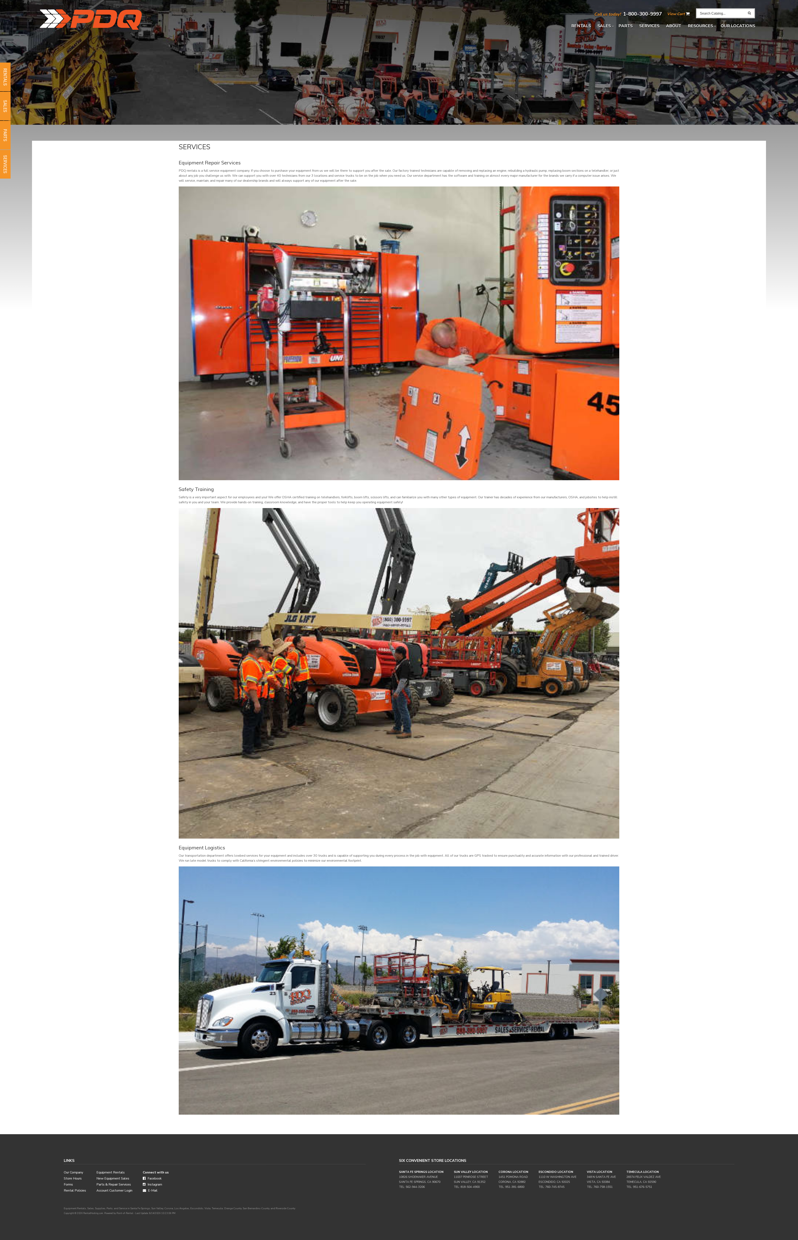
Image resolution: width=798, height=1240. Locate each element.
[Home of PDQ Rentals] (147, 19)
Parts (625, 26)
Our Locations (738, 26)
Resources (701, 26)
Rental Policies (75, 1190)
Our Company (73, 1172)
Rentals (581, 26)
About (673, 26)
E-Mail (152, 1190)
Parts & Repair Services (113, 1184)
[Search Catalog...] (749, 13)
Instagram (154, 1184)
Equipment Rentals (110, 1172)
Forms (68, 1184)
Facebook (154, 1178)
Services (649, 26)
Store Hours (73, 1178)
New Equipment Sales (112, 1178)
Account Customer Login (114, 1190)
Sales (604, 26)
